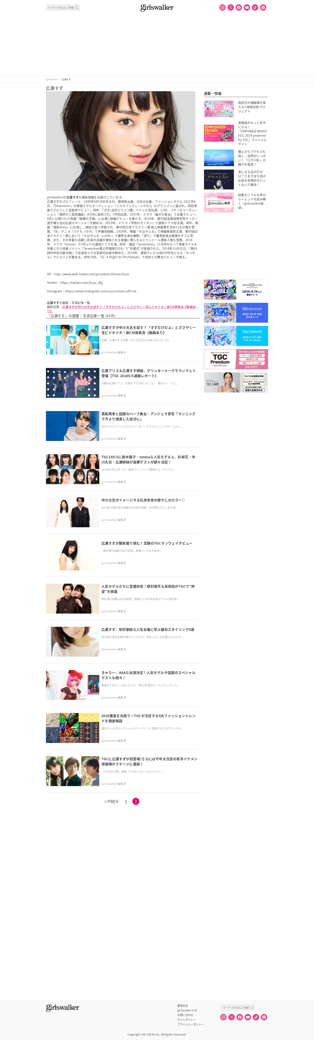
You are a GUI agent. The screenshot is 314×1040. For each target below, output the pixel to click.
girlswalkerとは (187, 1010)
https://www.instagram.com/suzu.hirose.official (100, 291)
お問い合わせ (185, 1015)
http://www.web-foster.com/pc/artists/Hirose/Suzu (91, 274)
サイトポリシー (186, 1019)
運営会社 (182, 1005)
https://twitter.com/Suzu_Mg (81, 282)
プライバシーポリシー (190, 1024)
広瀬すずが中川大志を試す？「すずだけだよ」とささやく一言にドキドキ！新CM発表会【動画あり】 (121, 309)
